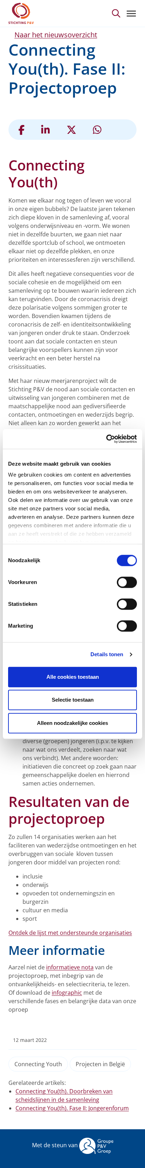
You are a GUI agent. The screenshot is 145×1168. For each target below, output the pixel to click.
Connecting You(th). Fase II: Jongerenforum (72, 1108)
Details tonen (106, 654)
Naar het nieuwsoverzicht (55, 34)
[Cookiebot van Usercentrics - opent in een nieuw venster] (106, 438)
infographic (67, 992)
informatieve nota (70, 967)
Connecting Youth (38, 1064)
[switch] (127, 582)
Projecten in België (100, 1064)
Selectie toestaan (73, 700)
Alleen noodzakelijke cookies (72, 723)
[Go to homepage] (21, 13)
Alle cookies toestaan (72, 677)
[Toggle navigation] (131, 13)
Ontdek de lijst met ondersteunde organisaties (70, 933)
